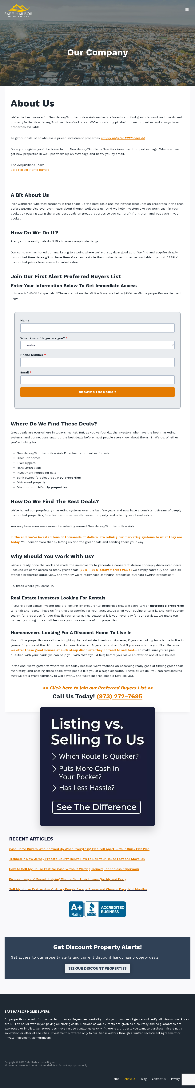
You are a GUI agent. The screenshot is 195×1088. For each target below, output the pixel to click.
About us (130, 1079)
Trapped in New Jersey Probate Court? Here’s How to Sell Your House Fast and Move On (77, 859)
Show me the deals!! (97, 391)
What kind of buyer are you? (44, 338)
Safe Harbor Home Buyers (30, 169)
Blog (144, 1079)
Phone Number (33, 355)
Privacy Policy (179, 1079)
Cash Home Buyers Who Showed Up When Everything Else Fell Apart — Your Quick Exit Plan (79, 849)
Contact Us (159, 1079)
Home (115, 1079)
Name (24, 320)
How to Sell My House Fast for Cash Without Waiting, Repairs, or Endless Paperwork (74, 869)
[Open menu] (186, 9)
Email (26, 372)
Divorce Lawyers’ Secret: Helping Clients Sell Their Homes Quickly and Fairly (67, 879)
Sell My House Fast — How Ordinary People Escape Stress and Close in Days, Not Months (78, 889)
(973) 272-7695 (119, 696)
